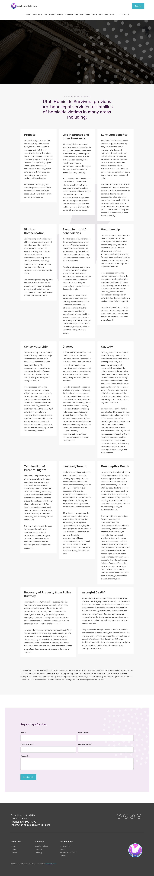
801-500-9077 (27, 821)
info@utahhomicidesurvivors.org (30, 824)
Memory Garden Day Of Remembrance (81, 14)
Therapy (38, 852)
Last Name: (83, 733)
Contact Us (124, 14)
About (28, 14)
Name (23, 733)
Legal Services (41, 846)
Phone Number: (85, 744)
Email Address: (27, 744)
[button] (38, 14)
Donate (138, 6)
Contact (14, 849)
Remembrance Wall (107, 14)
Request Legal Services (35, 54)
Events (60, 14)
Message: (24, 756)
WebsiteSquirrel (50, 863)
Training (38, 849)
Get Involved (50, 14)
